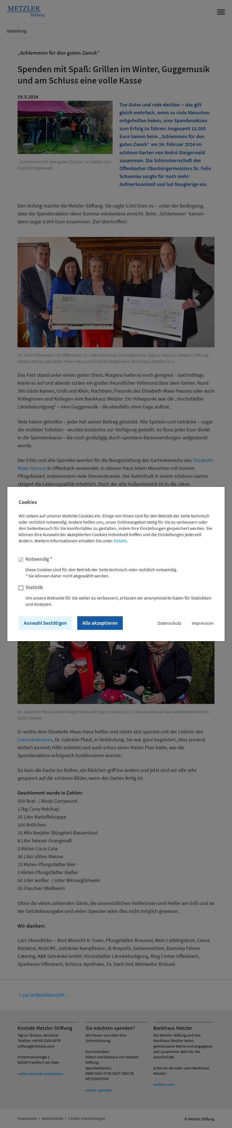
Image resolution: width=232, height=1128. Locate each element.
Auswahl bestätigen (45, 623)
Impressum (202, 623)
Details (120, 540)
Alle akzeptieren (100, 623)
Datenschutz (169, 623)
